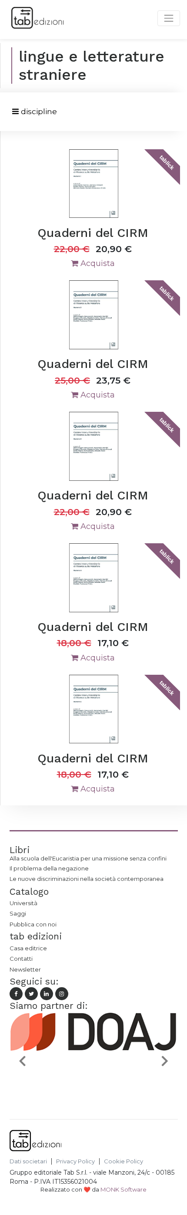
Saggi (18, 913)
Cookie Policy (123, 1161)
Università (23, 903)
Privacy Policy (75, 1161)
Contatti (21, 958)
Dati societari (28, 1161)
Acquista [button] (96, 263)
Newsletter (25, 969)
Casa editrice (28, 948)
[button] (22, 1060)
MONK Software (123, 1189)
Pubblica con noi (33, 924)
